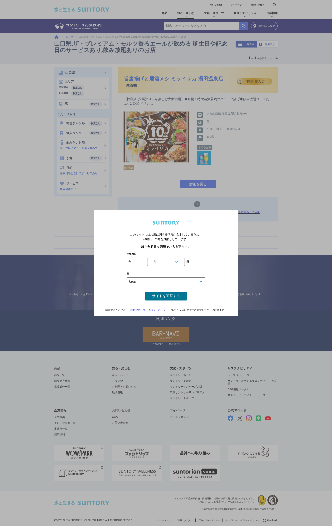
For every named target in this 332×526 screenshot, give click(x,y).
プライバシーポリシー (155, 310)
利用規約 (135, 310)
